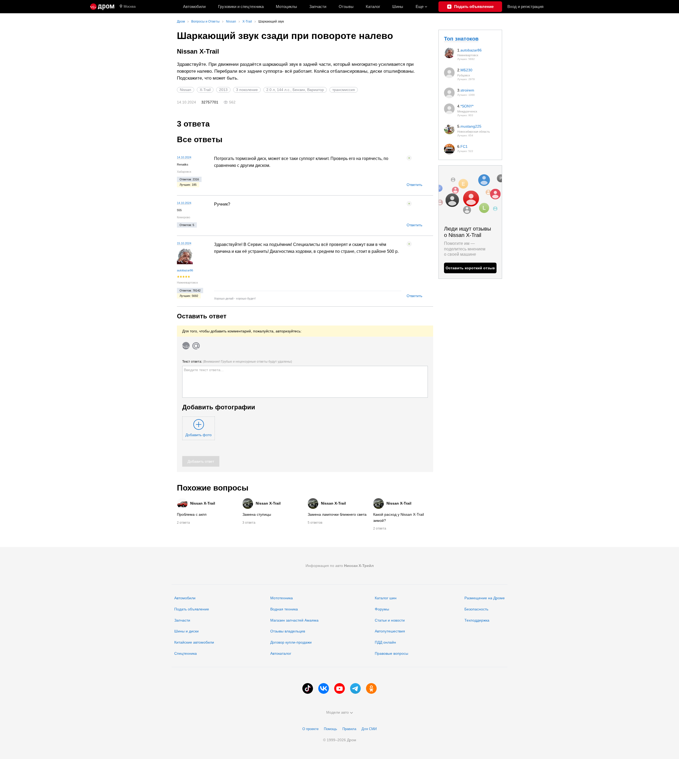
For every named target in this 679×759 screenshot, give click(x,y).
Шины (397, 6)
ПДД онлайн (385, 642)
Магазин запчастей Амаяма (294, 620)
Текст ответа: (237, 361)
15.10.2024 (184, 243)
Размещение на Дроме (484, 598)
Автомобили (194, 6)
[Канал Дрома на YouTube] (339, 688)
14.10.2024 (184, 157)
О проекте (310, 729)
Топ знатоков (461, 39)
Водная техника (284, 609)
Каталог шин (386, 598)
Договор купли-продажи (291, 642)
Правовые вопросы (391, 653)
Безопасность (476, 609)
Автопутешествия (390, 631)
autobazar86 (185, 270)
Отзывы (346, 6)
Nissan (185, 90)
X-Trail (205, 90)
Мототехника (281, 598)
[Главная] (102, 6)
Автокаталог (280, 653)
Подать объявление (191, 609)
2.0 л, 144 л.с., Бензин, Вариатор (295, 90)
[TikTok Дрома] (307, 688)
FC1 (464, 146)
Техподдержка (476, 620)
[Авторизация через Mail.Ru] (196, 345)
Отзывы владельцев (287, 631)
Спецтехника (185, 653)
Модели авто (337, 712)
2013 (223, 90)
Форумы (382, 609)
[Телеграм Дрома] (355, 688)
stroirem (467, 90)
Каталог (373, 6)
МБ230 (466, 70)
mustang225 (470, 126)
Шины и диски (186, 631)
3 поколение (247, 90)
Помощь (330, 729)
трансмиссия (343, 90)
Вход (525, 6)
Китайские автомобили (194, 642)
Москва (130, 6)
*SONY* (466, 106)
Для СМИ (369, 729)
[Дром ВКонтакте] (323, 688)
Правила (349, 729)
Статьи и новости (390, 620)
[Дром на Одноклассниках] (371, 688)
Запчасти (317, 6)
